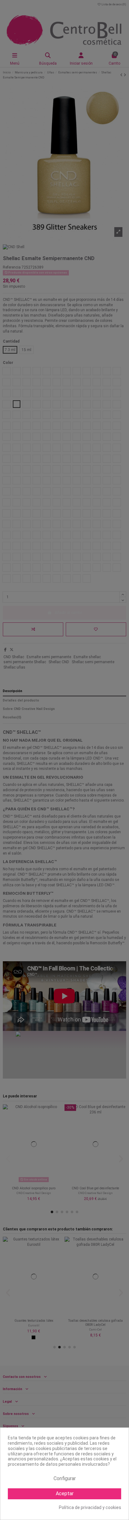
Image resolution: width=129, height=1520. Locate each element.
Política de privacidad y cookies (90, 1507)
